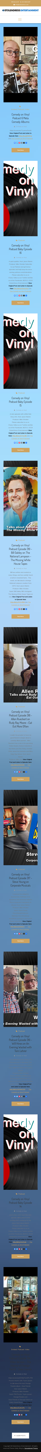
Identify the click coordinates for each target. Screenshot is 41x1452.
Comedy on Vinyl (21, 126)
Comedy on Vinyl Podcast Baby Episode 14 (20, 1202)
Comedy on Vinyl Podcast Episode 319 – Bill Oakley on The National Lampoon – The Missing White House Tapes (20, 554)
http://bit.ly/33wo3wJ (21, 288)
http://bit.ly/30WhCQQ (17, 1089)
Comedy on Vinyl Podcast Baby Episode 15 (20, 401)
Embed (14, 1349)
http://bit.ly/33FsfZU (18, 927)
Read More (20, 150)
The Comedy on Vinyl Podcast (21, 138)
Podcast (21, 240)
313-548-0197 (26, 2)
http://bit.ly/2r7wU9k (19, 436)
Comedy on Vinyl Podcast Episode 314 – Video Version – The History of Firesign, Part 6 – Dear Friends (20, 1362)
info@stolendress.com (21, 4)
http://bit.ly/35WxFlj (17, 765)
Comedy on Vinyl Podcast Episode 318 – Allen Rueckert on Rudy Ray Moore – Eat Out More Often (20, 719)
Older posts (20, 1435)
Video (27, 1349)
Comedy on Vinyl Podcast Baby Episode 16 (20, 249)
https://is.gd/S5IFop (25, 136)
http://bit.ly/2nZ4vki (19, 1242)
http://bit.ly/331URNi (17, 602)
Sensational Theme (31, 1448)
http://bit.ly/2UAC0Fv (17, 1408)
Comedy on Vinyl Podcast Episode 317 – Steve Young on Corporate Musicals (20, 880)
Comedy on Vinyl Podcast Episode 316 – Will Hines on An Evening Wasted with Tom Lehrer (20, 1043)
